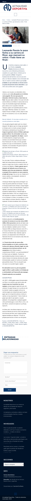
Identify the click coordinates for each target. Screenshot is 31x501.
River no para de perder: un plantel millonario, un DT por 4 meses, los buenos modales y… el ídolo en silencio (15, 430)
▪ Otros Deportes (7, 46)
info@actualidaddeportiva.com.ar (12, 477)
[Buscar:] (7, 2)
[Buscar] (27, 2)
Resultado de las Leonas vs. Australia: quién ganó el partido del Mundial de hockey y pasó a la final (14, 448)
